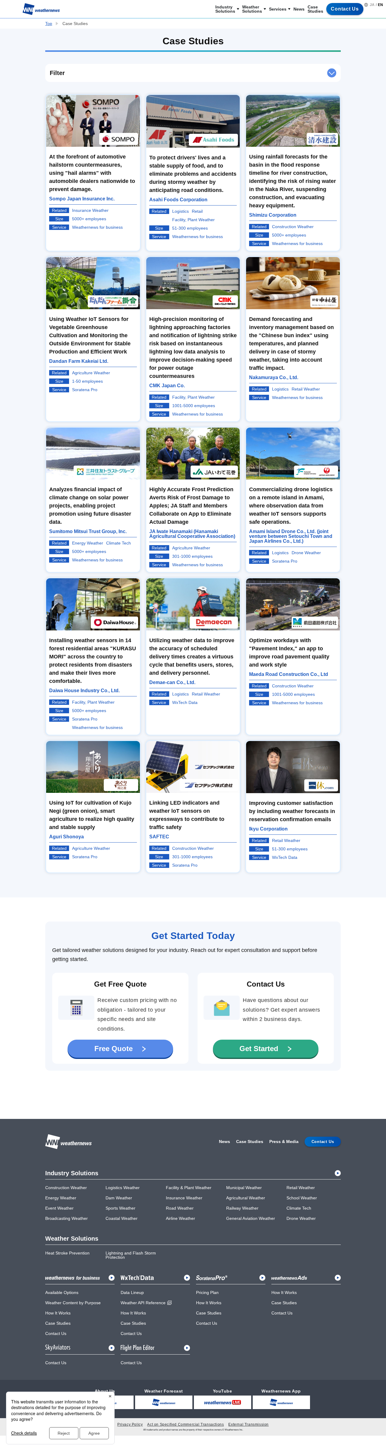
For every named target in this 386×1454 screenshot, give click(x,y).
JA (372, 5)
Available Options (61, 1292)
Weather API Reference (143, 1303)
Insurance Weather (184, 1198)
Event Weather (59, 1208)
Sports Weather (120, 1208)
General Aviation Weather (250, 1218)
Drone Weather (301, 1218)
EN (380, 5)
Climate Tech (298, 1208)
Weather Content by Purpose (73, 1303)
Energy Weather (60, 1198)
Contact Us (55, 1333)
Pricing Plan (207, 1292)
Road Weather (180, 1208)
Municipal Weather (244, 1187)
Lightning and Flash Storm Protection (131, 1255)
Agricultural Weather (245, 1198)
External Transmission (248, 1424)
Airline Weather (180, 1218)
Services (277, 9)
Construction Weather (66, 1187)
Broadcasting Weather (66, 1218)
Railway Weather (242, 1208)
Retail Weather (300, 1187)
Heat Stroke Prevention (67, 1253)
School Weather (301, 1198)
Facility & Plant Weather (188, 1187)
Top (48, 23)
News (299, 9)
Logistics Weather (123, 1187)
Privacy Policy (130, 1424)
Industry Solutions (225, 9)
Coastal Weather (122, 1218)
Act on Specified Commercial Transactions (185, 1424)
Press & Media (284, 1141)
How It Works (58, 1313)
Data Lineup (132, 1292)
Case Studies (315, 9)
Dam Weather (119, 1198)
